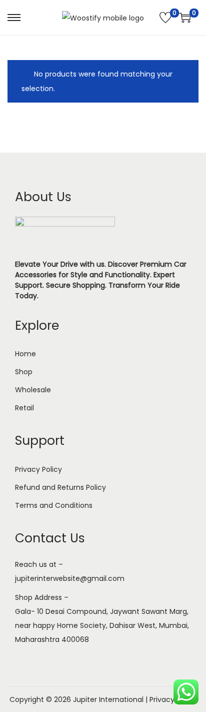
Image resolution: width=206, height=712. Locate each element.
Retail (24, 408)
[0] (166, 18)
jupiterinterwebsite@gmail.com (69, 578)
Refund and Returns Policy (60, 487)
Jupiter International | (111, 699)
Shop (23, 372)
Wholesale (33, 390)
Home (25, 354)
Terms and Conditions (53, 505)
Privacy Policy (38, 469)
